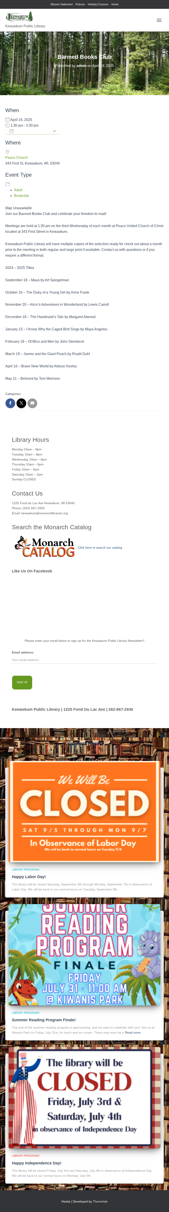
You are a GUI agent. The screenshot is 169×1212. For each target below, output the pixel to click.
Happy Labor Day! (29, 877)
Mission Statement (62, 4)
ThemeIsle (100, 1201)
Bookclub (21, 196)
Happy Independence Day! (36, 1163)
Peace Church (16, 157)
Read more (133, 1032)
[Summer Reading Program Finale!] (84, 954)
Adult (18, 190)
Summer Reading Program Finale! (44, 1020)
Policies (80, 4)
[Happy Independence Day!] (84, 1097)
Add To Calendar (33, 131)
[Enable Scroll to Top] (160, 1203)
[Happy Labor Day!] (84, 811)
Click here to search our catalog (100, 547)
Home (115, 4)
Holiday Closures (98, 4)
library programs (25, 869)
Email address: (23, 652)
